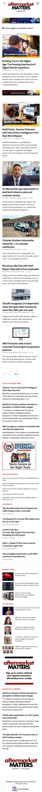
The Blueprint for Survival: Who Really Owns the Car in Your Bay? (21, 520)
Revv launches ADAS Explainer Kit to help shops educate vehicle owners (27, 584)
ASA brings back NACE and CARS (13, 494)
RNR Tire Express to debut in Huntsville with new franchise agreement (20, 427)
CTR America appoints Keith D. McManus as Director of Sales (25, 628)
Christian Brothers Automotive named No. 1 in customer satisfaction (18, 243)
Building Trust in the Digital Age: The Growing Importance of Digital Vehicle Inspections (19, 64)
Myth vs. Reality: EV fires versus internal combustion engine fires (18, 544)
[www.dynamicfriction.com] (21, 95)
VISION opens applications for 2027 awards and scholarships (20, 716)
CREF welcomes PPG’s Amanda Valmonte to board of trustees (20, 490)
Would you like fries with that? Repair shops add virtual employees (20, 267)
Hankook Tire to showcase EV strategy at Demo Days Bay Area (19, 389)
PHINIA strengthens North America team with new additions (26, 648)
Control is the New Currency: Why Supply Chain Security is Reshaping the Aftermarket (18, 532)
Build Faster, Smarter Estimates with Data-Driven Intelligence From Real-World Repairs (20, 132)
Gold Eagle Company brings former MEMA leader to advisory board (19, 499)
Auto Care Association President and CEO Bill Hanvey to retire (20, 479)
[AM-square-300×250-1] (19, 684)
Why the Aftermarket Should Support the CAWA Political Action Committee (20, 484)
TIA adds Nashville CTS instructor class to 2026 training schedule (19, 736)
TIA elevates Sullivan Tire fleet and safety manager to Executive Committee (26, 639)
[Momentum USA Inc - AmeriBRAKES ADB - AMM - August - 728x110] (21, 23)
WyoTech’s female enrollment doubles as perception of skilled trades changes (19, 405)
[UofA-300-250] (19, 469)
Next (16, 374)
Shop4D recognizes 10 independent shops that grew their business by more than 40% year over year (20, 307)
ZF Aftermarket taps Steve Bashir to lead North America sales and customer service (20, 192)
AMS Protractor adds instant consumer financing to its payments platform (21, 347)
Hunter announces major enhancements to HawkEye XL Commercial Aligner (25, 595)
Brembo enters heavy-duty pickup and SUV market (26, 574)
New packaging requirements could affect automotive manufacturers (20, 555)
